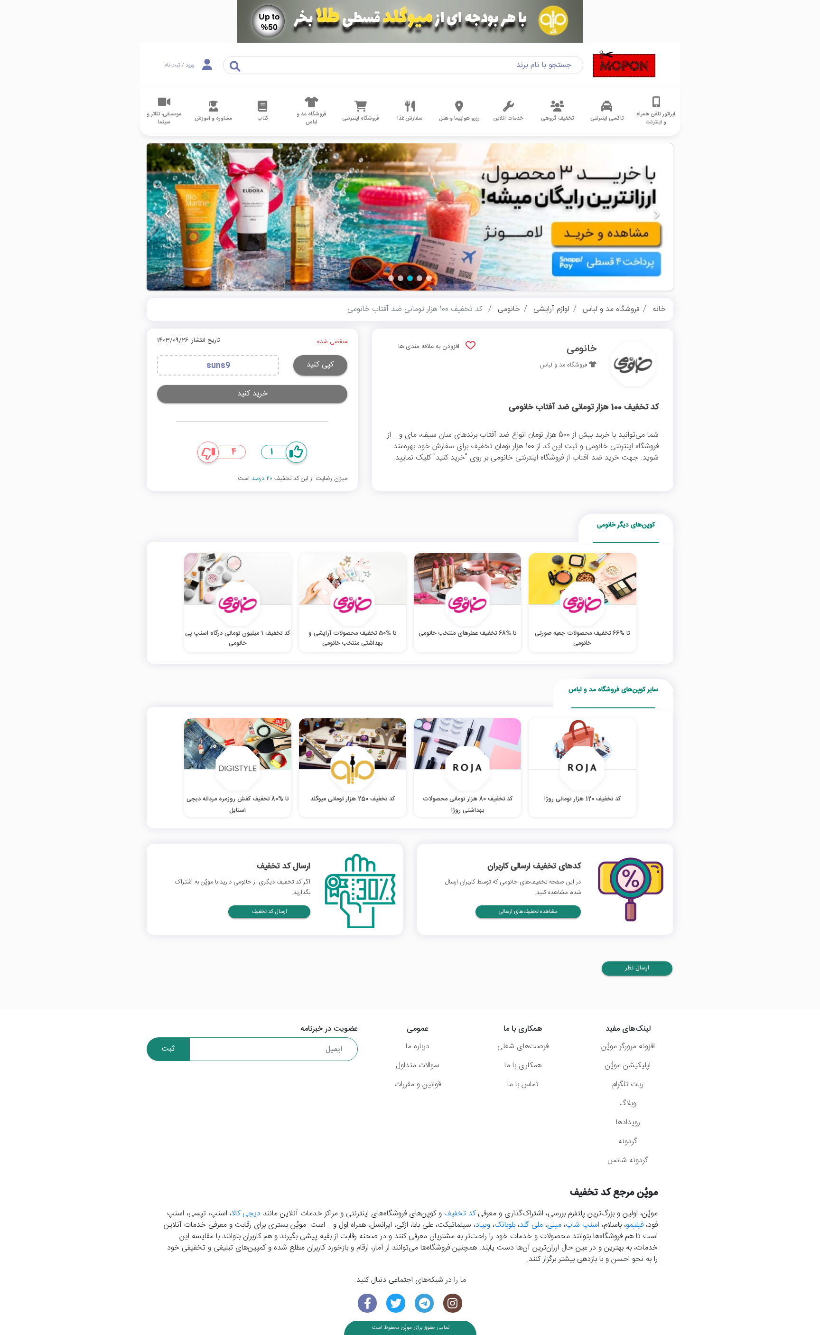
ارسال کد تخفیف (269, 911)
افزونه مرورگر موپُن (628, 1046)
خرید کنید (252, 393)
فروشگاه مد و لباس (611, 309)
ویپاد (482, 1225)
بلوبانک (504, 1225)
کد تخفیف (459, 1213)
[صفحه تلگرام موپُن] (424, 1303)
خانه (659, 309)
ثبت (168, 1049)
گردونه (627, 1141)
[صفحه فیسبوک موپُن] (367, 1303)
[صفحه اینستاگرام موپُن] (452, 1303)
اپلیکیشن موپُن (628, 1065)
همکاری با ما (522, 1065)
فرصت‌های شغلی (523, 1046)
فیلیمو (634, 1225)
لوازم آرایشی (551, 309)
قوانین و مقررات (417, 1084)
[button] (429, 278)
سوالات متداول (417, 1065)
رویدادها (628, 1122)
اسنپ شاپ (582, 1225)
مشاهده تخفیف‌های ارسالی (528, 911)
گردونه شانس (627, 1160)
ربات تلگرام (627, 1084)
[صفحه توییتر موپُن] (396, 1303)
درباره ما (417, 1046)
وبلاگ (627, 1103)
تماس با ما (523, 1084)
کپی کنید (320, 364)
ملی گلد (531, 1225)
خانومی (509, 309)
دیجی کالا (246, 1213)
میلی (554, 1225)
